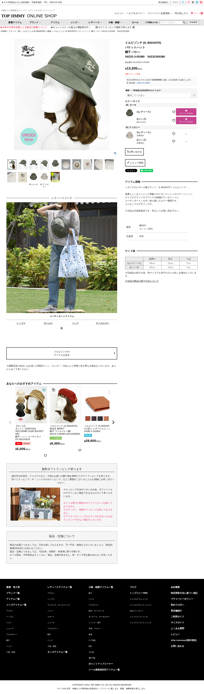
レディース (94, 22)
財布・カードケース (96, 611)
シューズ (9, 628)
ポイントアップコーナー (101, 663)
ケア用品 (92, 640)
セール (135, 22)
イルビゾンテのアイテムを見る (62, 353)
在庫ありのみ (152, 22)
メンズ (74, 22)
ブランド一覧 (14, 31)
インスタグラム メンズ (139, 599)
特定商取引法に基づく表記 (184, 593)
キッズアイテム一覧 (57, 652)
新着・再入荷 (13, 587)
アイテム (55, 22)
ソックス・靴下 (95, 623)
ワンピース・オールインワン (58, 605)
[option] (61, 266)
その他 (91, 652)
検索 (184, 22)
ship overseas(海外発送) (184, 640)
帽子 (8, 640)
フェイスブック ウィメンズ (140, 623)
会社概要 (175, 587)
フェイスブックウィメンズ (202, 2)
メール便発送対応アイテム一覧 (104, 669)
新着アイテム (15, 22)
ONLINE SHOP (29, 15)
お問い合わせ (177, 646)
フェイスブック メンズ (139, 617)
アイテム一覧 (13, 599)
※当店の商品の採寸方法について (142, 281)
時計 (90, 646)
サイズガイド (177, 622)
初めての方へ (177, 604)
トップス (20, 323)
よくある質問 (177, 628)
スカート (51, 617)
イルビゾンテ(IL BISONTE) (33, 31)
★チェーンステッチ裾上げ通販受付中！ (71, 27)
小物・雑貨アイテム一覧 (101, 587)
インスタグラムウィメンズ (188, 2)
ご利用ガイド (177, 616)
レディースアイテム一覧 (59, 587)
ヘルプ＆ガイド (134, 13)
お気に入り (182, 13)
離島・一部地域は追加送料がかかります (144, 90)
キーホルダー (102, 323)
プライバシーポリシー (182, 599)
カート (197, 13)
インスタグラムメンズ (184, 2)
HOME (4, 31)
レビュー (119, 13)
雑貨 (49, 31)
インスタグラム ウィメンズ (140, 605)
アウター (9, 611)
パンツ (9, 623)
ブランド (33, 22)
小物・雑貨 (114, 22)
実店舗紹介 (176, 610)
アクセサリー (11, 634)
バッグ (75, 323)
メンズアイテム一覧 (16, 604)
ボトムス (48, 323)
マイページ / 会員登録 (159, 13)
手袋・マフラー (95, 628)
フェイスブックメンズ (196, 2)
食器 (90, 634)
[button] (10, 422)
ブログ (133, 587)
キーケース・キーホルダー (99, 617)
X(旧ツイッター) (192, 2)
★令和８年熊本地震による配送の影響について (23, 27)
